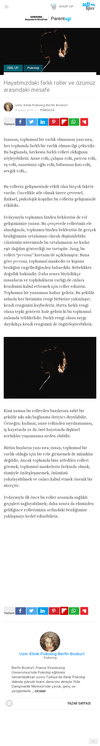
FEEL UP (13, 68)
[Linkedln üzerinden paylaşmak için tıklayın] (43, 122)
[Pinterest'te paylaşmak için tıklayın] (54, 122)
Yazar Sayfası (79, 703)
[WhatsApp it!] (74, 122)
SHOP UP (66, 6)
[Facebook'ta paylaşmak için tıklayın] (20, 122)
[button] (6, 6)
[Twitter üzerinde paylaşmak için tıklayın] (32, 122)
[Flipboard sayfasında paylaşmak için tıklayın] (64, 122)
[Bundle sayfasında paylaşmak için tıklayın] (84, 122)
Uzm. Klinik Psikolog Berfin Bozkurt (41, 105)
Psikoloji (33, 68)
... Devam (38, 691)
